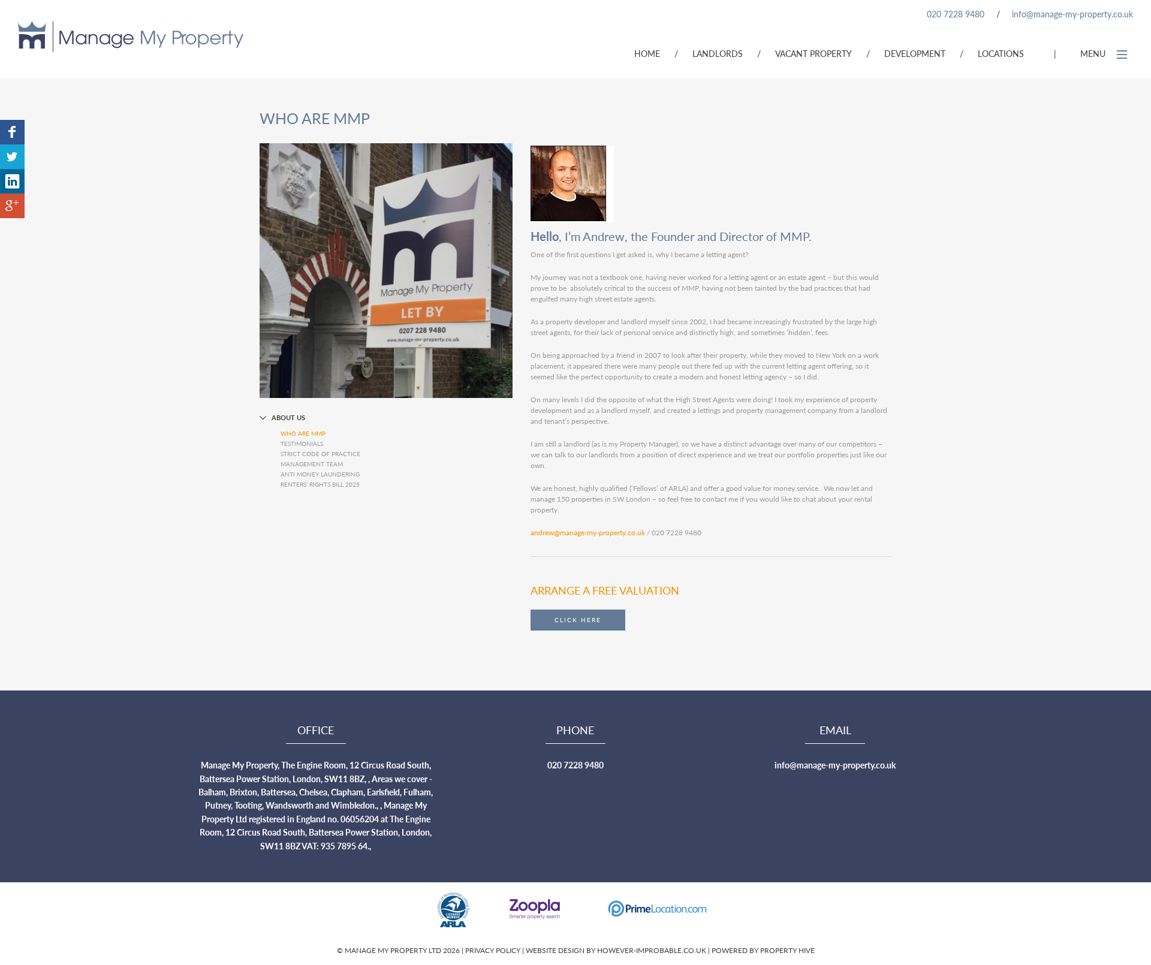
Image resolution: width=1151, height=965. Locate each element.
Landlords (717, 53)
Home (647, 53)
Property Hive (787, 950)
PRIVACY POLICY (493, 950)
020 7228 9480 (955, 14)
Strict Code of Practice (320, 454)
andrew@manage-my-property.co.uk (588, 532)
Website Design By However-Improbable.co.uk (616, 950)
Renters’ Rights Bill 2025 (320, 484)
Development (914, 53)
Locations (1001, 53)
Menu (1094, 53)
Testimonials (302, 443)
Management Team (312, 464)
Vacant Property (813, 53)
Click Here (578, 620)
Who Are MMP (303, 433)
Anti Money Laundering (320, 474)
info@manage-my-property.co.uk (1072, 14)
